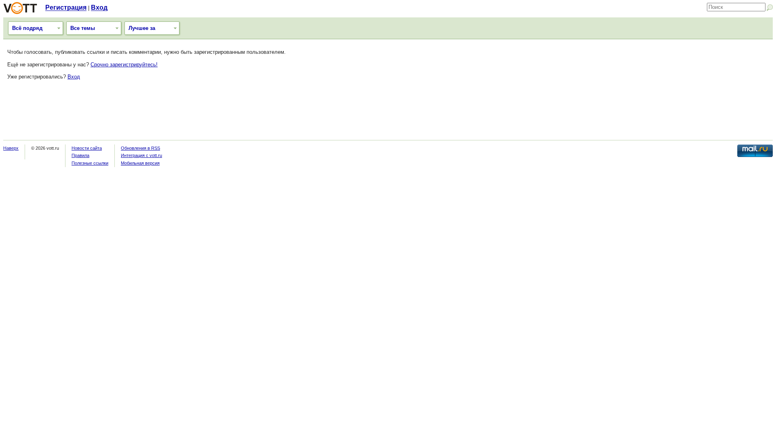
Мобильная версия (140, 163)
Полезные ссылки (90, 163)
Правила (80, 155)
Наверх (11, 148)
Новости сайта (87, 148)
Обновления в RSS (140, 148)
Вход (99, 7)
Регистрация (65, 7)
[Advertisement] (388, 113)
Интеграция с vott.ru (141, 155)
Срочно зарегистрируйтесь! (124, 65)
